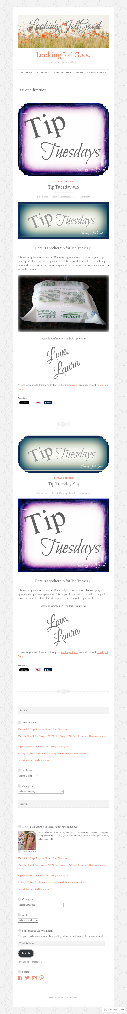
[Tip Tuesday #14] (63, 454)
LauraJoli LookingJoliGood (63, 196)
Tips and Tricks (63, 181)
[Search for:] (63, 710)
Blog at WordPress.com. (63, 997)
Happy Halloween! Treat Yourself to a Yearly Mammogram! (44, 746)
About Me (26, 72)
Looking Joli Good (63, 54)
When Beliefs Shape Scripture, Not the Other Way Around (43, 729)
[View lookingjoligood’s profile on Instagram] (35, 977)
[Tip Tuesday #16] (63, 139)
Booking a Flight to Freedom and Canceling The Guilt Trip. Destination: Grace (52, 753)
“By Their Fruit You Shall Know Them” (34, 760)
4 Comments (84, 196)
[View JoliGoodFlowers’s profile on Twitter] (28, 977)
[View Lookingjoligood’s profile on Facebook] (21, 977)
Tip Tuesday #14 (63, 483)
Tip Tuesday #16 (63, 187)
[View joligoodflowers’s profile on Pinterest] (42, 977)
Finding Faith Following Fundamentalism (80, 72)
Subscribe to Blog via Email (37, 931)
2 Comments (84, 493)
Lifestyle (43, 72)
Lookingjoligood (69, 385)
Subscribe (26, 953)
